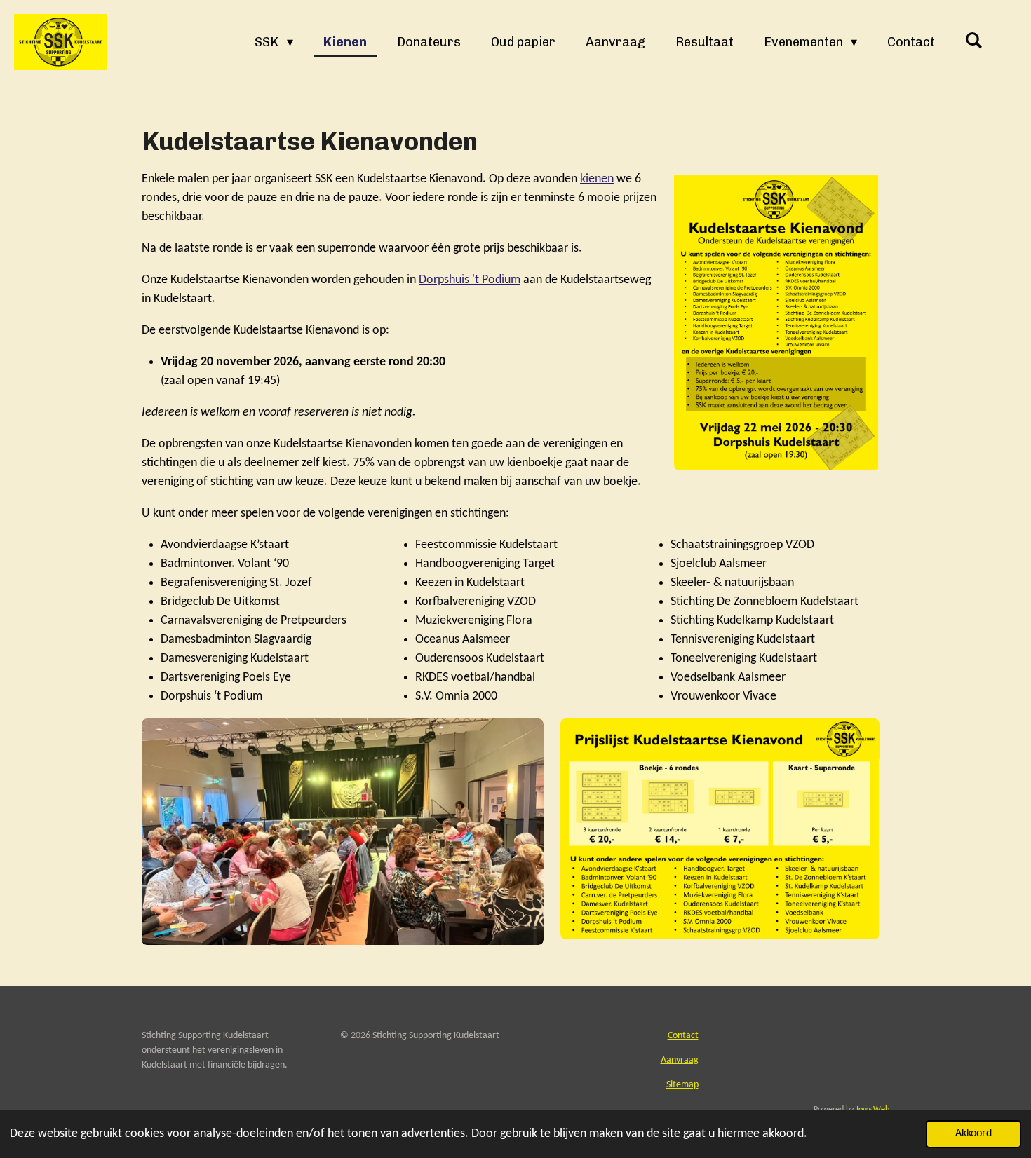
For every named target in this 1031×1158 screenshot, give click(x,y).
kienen (597, 179)
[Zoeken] (973, 40)
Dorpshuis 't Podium (469, 280)
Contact (683, 1035)
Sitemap (682, 1084)
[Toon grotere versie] (777, 320)
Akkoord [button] (973, 1133)
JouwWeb (872, 1109)
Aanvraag (680, 1060)
